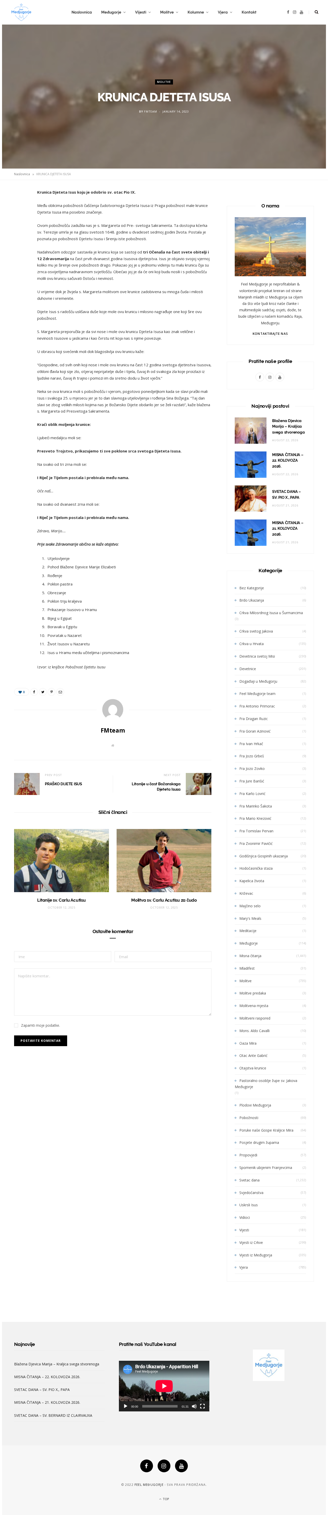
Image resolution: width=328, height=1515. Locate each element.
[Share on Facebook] (19, 208)
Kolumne (196, 12)
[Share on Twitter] (19, 221)
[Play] (125, 1406)
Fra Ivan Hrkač (251, 743)
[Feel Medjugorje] (21, 12)
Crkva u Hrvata (251, 643)
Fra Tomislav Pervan (256, 830)
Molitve (167, 12)
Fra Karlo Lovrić (252, 793)
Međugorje (111, 12)
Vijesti (140, 12)
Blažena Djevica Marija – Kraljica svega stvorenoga (288, 426)
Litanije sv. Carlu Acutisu (61, 900)
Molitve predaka (252, 993)
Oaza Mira (248, 1043)
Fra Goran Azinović (255, 731)
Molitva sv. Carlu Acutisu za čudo (164, 900)
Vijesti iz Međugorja (255, 1255)
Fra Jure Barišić (251, 781)
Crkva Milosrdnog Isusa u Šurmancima (271, 612)
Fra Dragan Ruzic (253, 718)
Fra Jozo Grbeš (251, 756)
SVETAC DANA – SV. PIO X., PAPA (42, 1389)
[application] (164, 1386)
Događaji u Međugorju (258, 681)
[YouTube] (181, 1465)
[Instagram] (164, 1465)
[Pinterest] (19, 234)
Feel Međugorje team (257, 693)
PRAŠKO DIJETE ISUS (63, 784)
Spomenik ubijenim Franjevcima (265, 1167)
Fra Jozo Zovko (252, 768)
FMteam (150, 112)
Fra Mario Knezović (255, 818)
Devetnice (247, 668)
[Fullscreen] (202, 1406)
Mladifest (247, 968)
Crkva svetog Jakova (256, 631)
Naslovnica (81, 12)
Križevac (246, 893)
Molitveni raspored (254, 1018)
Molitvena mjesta (253, 1005)
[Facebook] (146, 1465)
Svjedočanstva (251, 1192)
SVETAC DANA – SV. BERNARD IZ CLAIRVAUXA (53, 1415)
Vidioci (244, 1217)
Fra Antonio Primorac (257, 706)
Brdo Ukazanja (251, 600)
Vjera (223, 12)
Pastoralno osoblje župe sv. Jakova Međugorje (266, 1083)
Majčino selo (250, 905)
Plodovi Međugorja (255, 1105)
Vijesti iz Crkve (251, 1242)
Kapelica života (251, 880)
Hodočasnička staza (256, 868)
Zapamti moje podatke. (40, 1025)
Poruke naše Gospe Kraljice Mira (266, 1130)
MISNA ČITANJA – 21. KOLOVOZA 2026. (287, 529)
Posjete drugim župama (259, 1142)
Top (165, 1499)
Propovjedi (248, 1155)
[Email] (19, 247)
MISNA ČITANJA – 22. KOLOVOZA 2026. (287, 460)
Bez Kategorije (251, 587)
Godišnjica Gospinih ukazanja (263, 856)
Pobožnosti (248, 1117)
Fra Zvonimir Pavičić (256, 843)
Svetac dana (249, 1180)
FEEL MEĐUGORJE (149, 1485)
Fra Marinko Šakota (255, 806)
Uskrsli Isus (248, 1204)
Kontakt (249, 12)
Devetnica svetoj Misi (257, 656)
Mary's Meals (250, 918)
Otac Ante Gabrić (253, 1055)
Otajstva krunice (252, 1068)
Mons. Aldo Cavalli (254, 1030)
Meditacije (248, 930)
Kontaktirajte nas (270, 333)
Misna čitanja (250, 955)
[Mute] (194, 1406)
